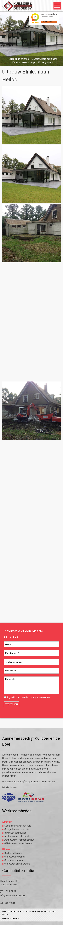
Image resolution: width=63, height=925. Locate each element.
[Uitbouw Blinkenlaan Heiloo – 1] (31, 115)
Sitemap (52, 911)
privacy (32, 697)
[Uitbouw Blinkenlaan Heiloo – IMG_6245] (31, 410)
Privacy (5, 914)
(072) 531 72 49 (8, 891)
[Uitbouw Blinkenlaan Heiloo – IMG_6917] (31, 529)
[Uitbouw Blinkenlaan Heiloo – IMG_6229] (31, 292)
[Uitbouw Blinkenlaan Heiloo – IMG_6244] (31, 351)
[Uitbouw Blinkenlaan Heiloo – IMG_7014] (31, 588)
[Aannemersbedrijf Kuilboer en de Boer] (18, 9)
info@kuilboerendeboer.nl (13, 895)
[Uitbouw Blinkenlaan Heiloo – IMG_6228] (31, 233)
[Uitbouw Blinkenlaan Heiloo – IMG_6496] (31, 470)
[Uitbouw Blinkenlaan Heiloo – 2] (31, 174)
